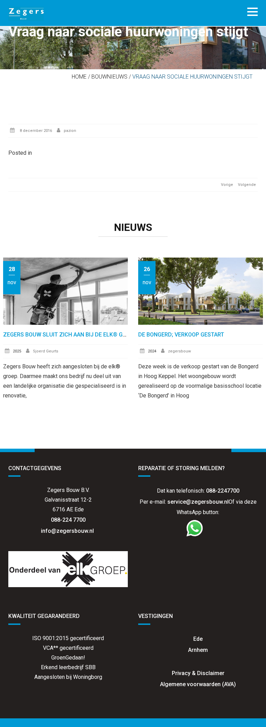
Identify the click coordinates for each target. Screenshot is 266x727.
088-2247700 (222, 490)
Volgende (247, 184)
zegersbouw (179, 351)
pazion (70, 130)
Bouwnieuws (109, 76)
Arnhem (198, 650)
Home (79, 76)
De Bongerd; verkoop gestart (181, 334)
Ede (198, 639)
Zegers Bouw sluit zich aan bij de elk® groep (69, 334)
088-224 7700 (68, 520)
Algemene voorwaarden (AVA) (198, 684)
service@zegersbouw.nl (198, 502)
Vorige (227, 184)
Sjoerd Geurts (45, 351)
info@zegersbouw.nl (68, 531)
